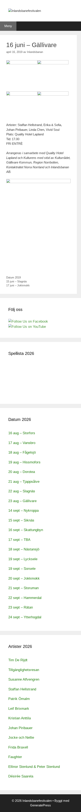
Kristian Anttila (19, 718)
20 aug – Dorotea (21, 472)
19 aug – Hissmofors (24, 462)
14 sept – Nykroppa (23, 511)
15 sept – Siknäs (21, 520)
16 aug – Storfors (21, 433)
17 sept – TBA (19, 540)
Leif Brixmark (18, 709)
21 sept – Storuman (23, 588)
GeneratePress (40, 805)
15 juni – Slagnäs (16, 281)
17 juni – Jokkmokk (18, 285)
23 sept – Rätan (20, 607)
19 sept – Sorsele (22, 569)
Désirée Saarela (20, 776)
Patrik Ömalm (19, 699)
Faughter (15, 757)
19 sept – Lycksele (22, 559)
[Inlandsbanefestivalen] (24, 10)
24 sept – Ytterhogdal (24, 617)
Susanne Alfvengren (23, 679)
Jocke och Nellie (21, 738)
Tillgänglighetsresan (23, 670)
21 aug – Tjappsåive (23, 482)
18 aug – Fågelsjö (22, 452)
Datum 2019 (13, 277)
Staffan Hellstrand (22, 689)
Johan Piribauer (20, 728)
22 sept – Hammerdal (25, 598)
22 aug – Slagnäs (21, 491)
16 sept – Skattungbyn (25, 530)
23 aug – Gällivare (22, 501)
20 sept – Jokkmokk (24, 578)
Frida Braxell (18, 747)
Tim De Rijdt (17, 660)
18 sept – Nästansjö (23, 549)
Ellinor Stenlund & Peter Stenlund (34, 767)
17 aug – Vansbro (21, 443)
